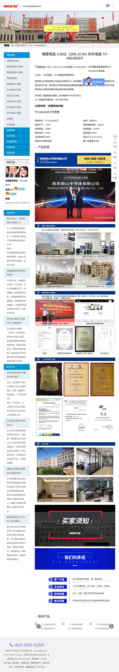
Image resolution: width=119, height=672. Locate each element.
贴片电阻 (7, 663)
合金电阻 (11, 136)
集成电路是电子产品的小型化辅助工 (16, 519)
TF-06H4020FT (48, 628)
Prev (38, 626)
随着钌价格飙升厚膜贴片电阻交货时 (16, 471)
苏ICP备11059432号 (38, 655)
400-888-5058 (61, 99)
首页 (13, 46)
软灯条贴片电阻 (14, 113)
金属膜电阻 (12, 141)
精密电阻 (15, 663)
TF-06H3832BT (102, 628)
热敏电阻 (11, 147)
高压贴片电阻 (13, 95)
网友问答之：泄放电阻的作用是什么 (16, 220)
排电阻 (10, 119)
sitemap (43, 659)
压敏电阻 (11, 153)
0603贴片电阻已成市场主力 (16, 423)
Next (116, 25)
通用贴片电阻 (13, 61)
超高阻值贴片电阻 (15, 66)
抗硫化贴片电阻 (14, 101)
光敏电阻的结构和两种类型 (16, 273)
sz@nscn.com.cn (29, 203)
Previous (3, 25)
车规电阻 (11, 124)
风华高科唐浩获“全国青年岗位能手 (16, 374)
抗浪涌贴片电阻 (14, 107)
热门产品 (40, 667)
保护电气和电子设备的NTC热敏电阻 (16, 321)
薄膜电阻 (11, 130)
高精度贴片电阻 (14, 84)
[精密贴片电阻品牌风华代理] (15, 5)
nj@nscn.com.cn (13, 203)
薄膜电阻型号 (21, 46)
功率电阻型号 (19, 667)
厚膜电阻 (11, 55)
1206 (31, 46)
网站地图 (35, 659)
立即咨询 (40, 106)
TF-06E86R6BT (75, 628)
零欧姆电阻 (12, 78)
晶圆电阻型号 (31, 667)
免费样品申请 (56, 106)
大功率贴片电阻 (14, 90)
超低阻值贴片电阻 (15, 72)
